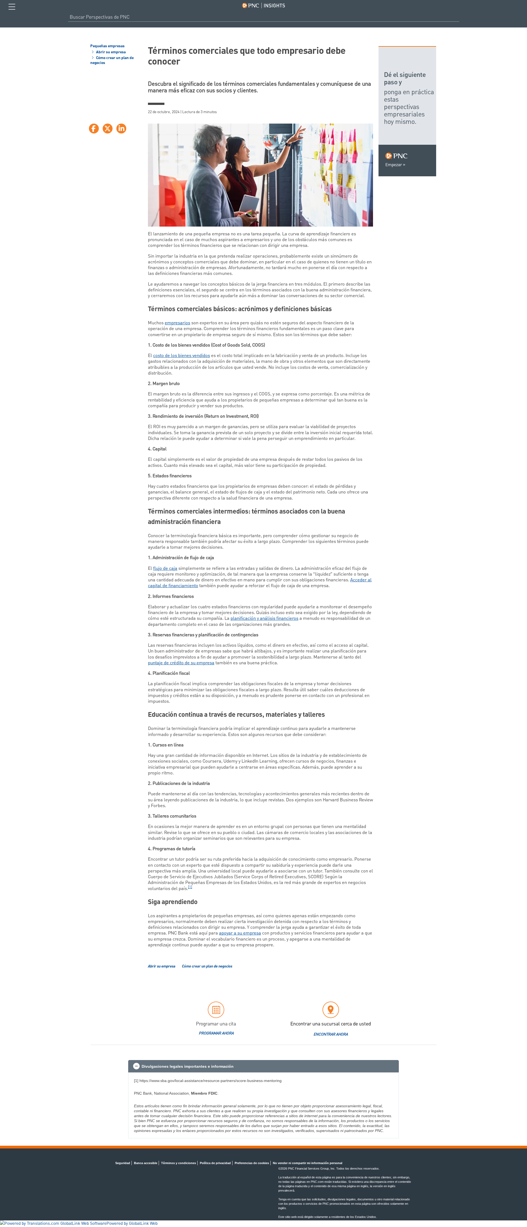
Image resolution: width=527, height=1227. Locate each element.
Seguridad (122, 1163)
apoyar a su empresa (240, 933)
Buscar (457, 17)
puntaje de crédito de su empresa (181, 663)
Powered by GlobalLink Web (132, 1223)
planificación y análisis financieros (264, 618)
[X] (108, 128)
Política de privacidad (215, 1163)
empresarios (177, 323)
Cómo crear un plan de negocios (112, 60)
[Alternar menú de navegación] (11, 7)
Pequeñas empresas (107, 46)
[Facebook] (94, 128)
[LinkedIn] (121, 128)
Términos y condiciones (178, 1163)
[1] (190, 887)
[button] (263, 1066)
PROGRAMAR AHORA (216, 1033)
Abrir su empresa (110, 52)
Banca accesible (145, 1163)
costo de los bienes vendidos (181, 355)
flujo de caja (165, 568)
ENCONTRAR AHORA (330, 1034)
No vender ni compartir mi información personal (307, 1163)
